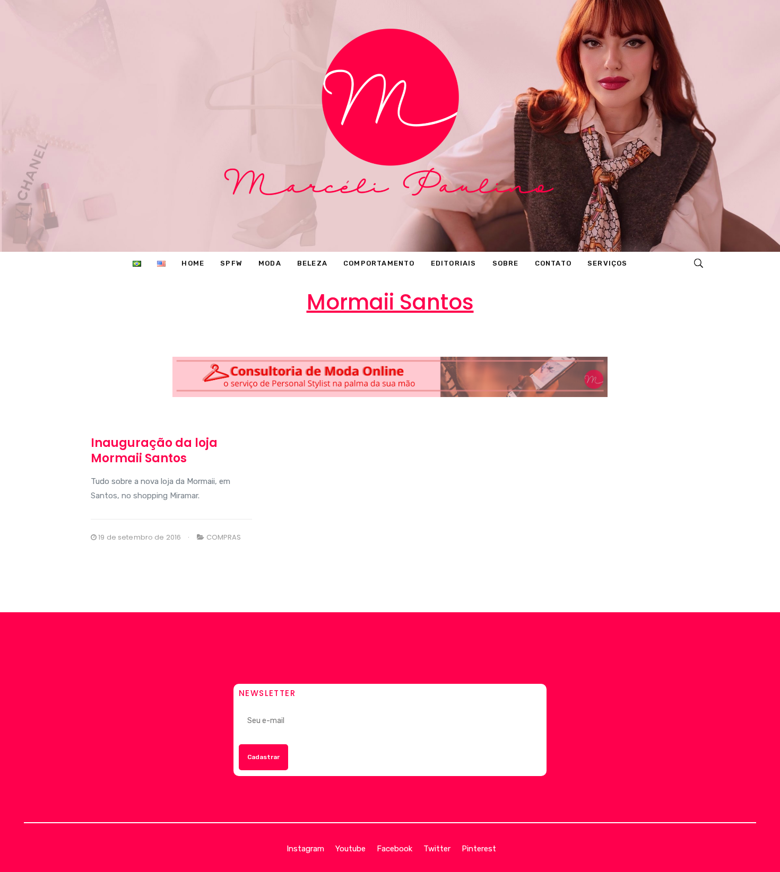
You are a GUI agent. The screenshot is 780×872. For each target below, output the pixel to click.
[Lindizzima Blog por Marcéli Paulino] (390, 126)
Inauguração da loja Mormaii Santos (154, 450)
